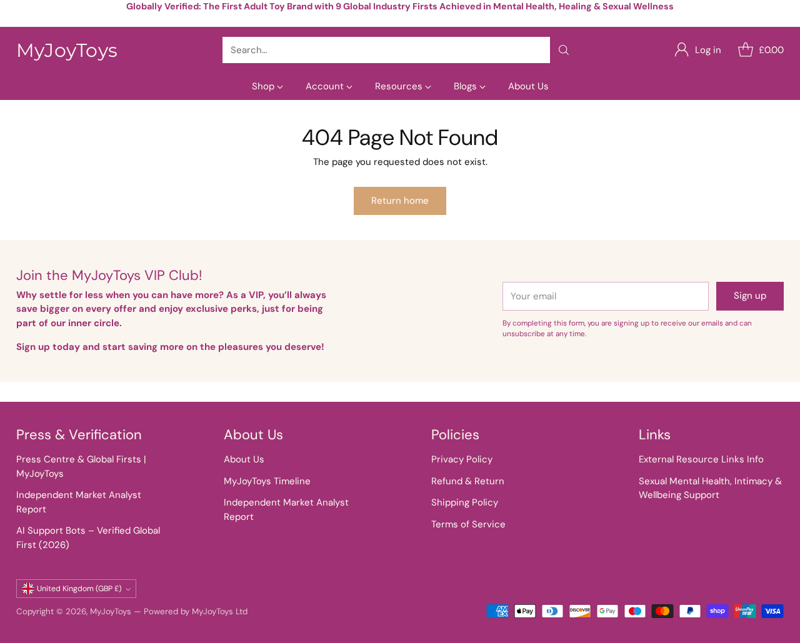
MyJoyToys (110, 611)
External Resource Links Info (701, 459)
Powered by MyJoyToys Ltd (196, 611)
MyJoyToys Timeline (267, 481)
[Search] (564, 50)
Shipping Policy (464, 502)
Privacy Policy (461, 459)
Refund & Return (467, 481)
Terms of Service (468, 524)
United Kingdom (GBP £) (79, 589)
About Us (244, 459)
